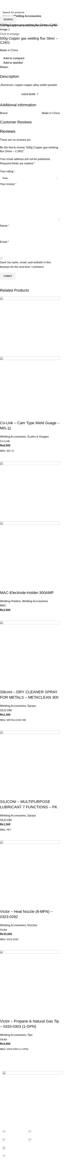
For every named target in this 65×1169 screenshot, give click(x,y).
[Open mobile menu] (4, 3)
